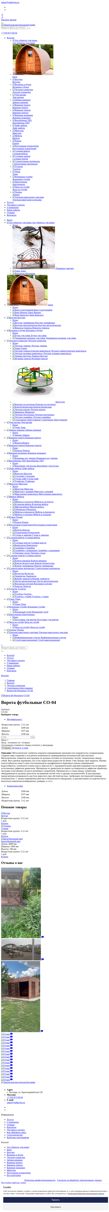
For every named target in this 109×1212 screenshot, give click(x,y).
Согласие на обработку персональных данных (79, 1180)
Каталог (11, 38)
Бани (9, 1150)
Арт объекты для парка (18, 1147)
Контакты (11, 215)
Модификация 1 (14, 719)
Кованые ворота (14, 1162)
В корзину (6, 748)
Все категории (14, 1175)
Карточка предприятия (18, 1137)
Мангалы (11, 1170)
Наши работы (13, 210)
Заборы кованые (15, 1160)
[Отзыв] (22, 937)
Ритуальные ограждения (19, 1173)
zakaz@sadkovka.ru (10, 2)
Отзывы (11, 212)
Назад (9, 220)
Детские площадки (16, 1157)
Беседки (11, 1152)
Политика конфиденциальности (39, 1180)
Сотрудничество (15, 1135)
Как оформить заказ (16, 1132)
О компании (13, 207)
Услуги (10, 202)
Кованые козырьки (16, 1167)
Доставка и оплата (16, 205)
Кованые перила (15, 1165)
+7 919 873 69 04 (9, 33)
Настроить (56, 1207)
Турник (4, 828)
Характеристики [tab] (15, 786)
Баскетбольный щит (11, 841)
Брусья (4, 815)
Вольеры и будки (15, 1155)
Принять (56, 1200)
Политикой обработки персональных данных (86, 1194)
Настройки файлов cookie (13, 1183)
